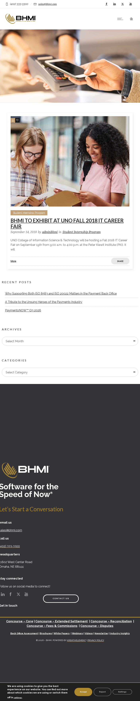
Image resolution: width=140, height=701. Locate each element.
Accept (83, 692)
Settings (122, 692)
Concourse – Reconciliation (111, 621)
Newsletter (101, 633)
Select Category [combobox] (17, 372)
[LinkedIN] (114, 4)
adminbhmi (50, 232)
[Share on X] (129, 261)
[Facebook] (106, 4)
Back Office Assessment (24, 633)
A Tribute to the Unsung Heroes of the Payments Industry (43, 302)
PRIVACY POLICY (96, 640)
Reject (102, 692)
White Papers (62, 633)
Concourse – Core (19, 621)
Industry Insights (120, 633)
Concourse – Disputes (96, 626)
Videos (89, 633)
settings (18, 698)
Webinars (77, 633)
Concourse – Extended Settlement (61, 621)
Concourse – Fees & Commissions (52, 626)
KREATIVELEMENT (76, 640)
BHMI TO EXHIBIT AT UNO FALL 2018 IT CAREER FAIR (67, 223)
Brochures (46, 633)
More (13, 261)
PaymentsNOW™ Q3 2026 (23, 310)
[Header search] (131, 18)
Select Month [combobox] (15, 341)
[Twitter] (122, 4)
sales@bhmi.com (47, 4)
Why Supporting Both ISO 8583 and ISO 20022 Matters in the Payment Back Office (61, 293)
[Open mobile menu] (121, 19)
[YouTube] (131, 4)
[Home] (21, 24)
